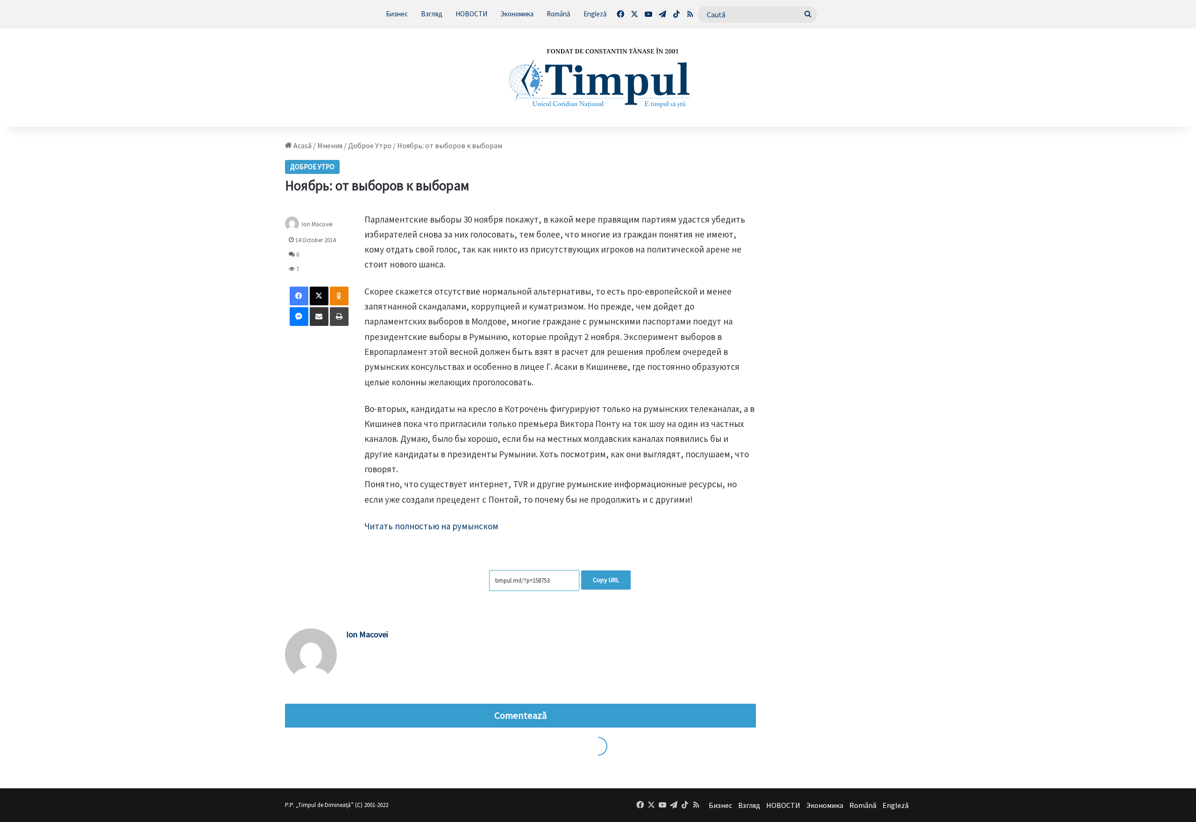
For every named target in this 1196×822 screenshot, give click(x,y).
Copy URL (606, 580)
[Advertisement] (844, 281)
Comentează (520, 715)
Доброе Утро (370, 145)
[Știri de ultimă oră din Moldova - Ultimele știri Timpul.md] (598, 77)
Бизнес (397, 13)
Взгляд (431, 13)
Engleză (595, 13)
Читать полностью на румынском (431, 526)
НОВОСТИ (471, 13)
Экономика (517, 13)
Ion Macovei (317, 224)
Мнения (329, 145)
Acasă (302, 145)
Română (558, 13)
